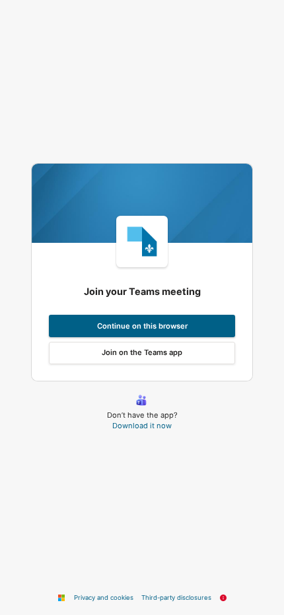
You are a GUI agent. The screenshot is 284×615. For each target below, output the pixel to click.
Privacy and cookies (103, 597)
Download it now (142, 425)
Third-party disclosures (176, 597)
